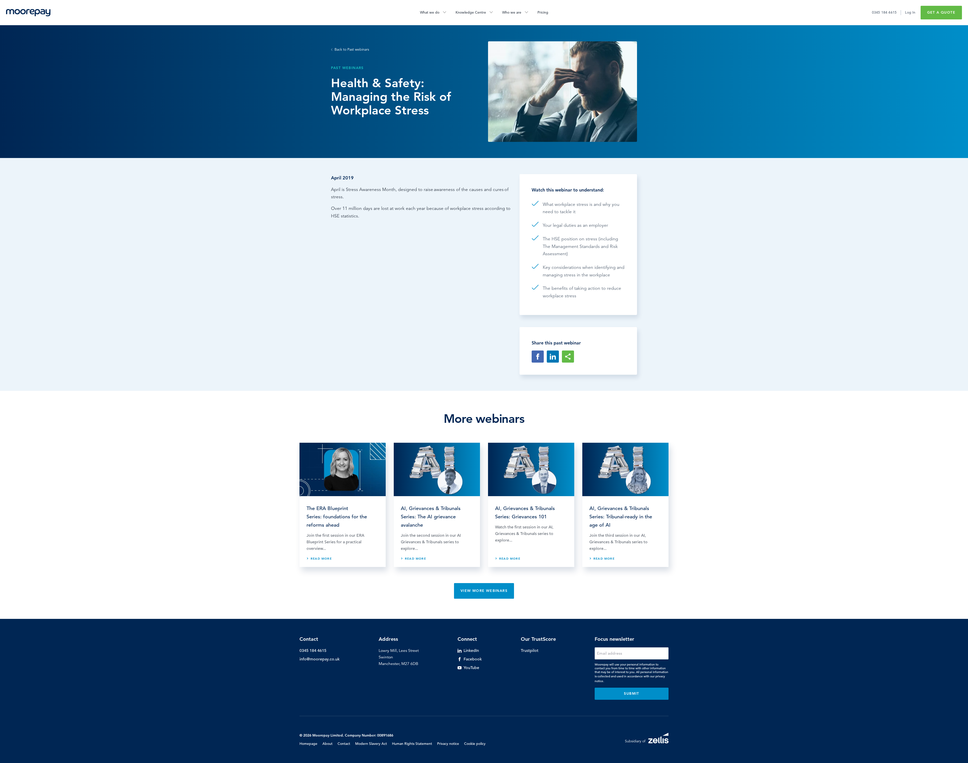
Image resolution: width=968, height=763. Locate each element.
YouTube (471, 667)
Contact (344, 743)
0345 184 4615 (884, 12)
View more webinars (484, 590)
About (327, 743)
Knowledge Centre (471, 12)
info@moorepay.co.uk (319, 659)
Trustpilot (529, 650)
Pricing (542, 12)
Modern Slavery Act (371, 743)
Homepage (308, 743)
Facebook (473, 659)
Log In (910, 12)
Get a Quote (941, 12)
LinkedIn (471, 650)
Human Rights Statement (412, 743)
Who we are (511, 12)
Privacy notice (448, 743)
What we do (429, 12)
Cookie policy (475, 743)
